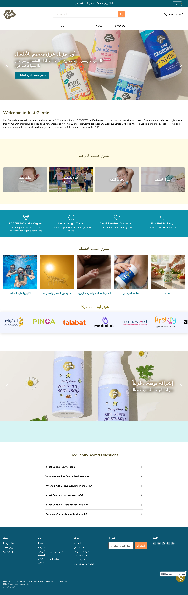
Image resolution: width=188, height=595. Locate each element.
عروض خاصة (98, 25)
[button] (173, 14)
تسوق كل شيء (10, 551)
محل (62, 25)
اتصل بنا (77, 543)
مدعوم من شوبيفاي (10, 587)
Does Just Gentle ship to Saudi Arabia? (66, 514)
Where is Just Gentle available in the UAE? (68, 485)
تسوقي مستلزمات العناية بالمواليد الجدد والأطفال (42, 72)
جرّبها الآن (23, 394)
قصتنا (79, 25)
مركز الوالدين (120, 25)
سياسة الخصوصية (81, 555)
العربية (177, 3)
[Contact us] (180, 577)
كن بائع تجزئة (79, 559)
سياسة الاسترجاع (81, 551)
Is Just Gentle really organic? (60, 466)
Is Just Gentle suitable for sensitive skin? (67, 504)
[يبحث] (121, 14)
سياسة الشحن (79, 547)
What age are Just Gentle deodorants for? (68, 476)
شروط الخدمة (8, 581)
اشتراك (141, 545)
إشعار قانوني (62, 581)
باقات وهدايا (8, 543)
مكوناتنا (41, 547)
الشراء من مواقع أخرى (83, 563)
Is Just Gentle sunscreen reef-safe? (64, 495)
